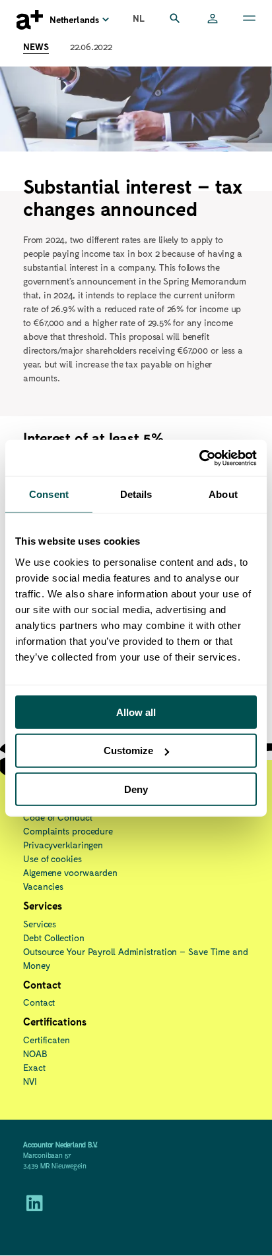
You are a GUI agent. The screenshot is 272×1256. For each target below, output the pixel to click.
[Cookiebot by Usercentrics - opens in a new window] (199, 457)
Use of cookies (52, 858)
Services (39, 923)
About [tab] (223, 494)
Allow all (136, 711)
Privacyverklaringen (63, 844)
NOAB (35, 1053)
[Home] (30, 20)
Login (212, 20)
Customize (128, 750)
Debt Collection (54, 937)
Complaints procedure (68, 830)
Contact (39, 1002)
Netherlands (74, 19)
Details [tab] (136, 494)
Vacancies (43, 886)
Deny (136, 789)
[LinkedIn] (34, 1206)
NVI (30, 1081)
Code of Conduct (57, 817)
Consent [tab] (49, 494)
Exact (34, 1067)
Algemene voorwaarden (70, 872)
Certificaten (46, 1039)
